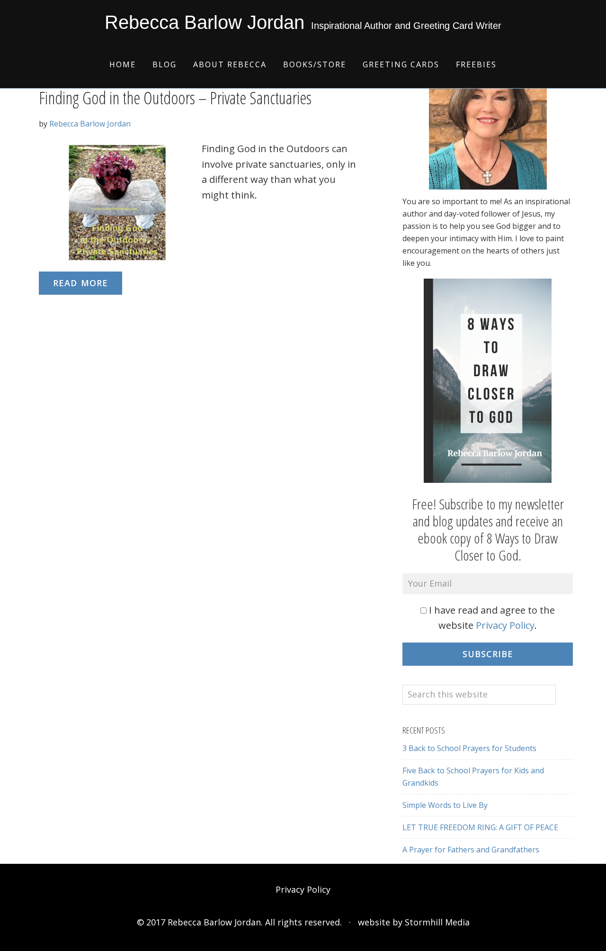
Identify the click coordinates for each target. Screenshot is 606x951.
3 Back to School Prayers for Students (469, 748)
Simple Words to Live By (445, 805)
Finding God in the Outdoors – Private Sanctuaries (175, 97)
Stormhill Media (437, 922)
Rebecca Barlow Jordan (204, 22)
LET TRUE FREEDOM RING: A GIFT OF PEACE (480, 827)
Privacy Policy (505, 625)
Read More (80, 283)
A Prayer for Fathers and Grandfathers (470, 849)
